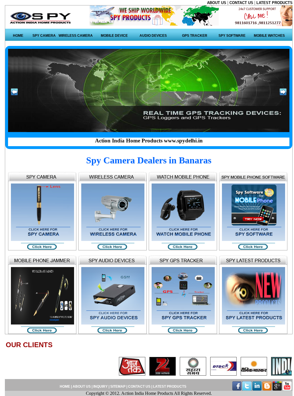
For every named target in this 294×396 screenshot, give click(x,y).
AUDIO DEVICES (153, 36)
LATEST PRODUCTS (274, 3)
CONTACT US (241, 3)
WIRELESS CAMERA (76, 36)
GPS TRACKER (194, 36)
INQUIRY (100, 387)
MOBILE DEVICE (114, 36)
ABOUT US (217, 3)
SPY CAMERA (44, 36)
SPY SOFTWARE (231, 36)
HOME (18, 36)
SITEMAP (118, 387)
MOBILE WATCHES (269, 36)
